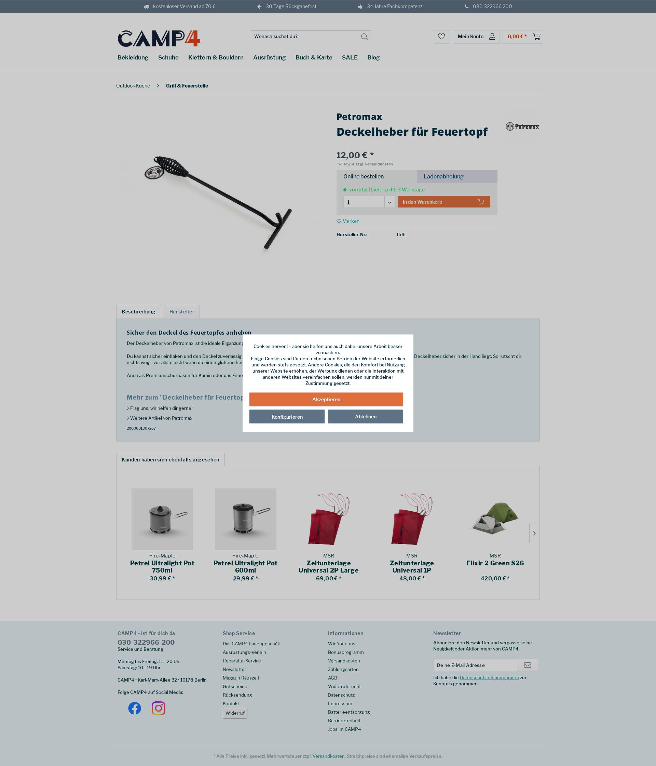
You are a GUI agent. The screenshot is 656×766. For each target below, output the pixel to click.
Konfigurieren (287, 417)
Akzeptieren (326, 399)
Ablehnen (366, 416)
